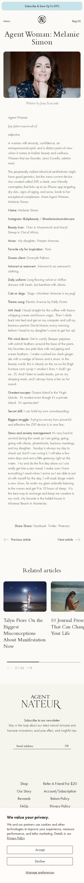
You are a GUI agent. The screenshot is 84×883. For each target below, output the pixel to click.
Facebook (39, 526)
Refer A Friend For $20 (60, 783)
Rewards (24, 798)
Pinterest (63, 526)
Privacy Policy (16, 838)
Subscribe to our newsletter (42, 720)
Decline (40, 861)
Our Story (24, 791)
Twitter (52, 526)
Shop (24, 783)
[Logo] (42, 19)
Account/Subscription (60, 791)
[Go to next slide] (29, 668)
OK (67, 746)
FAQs (24, 806)
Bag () (76, 21)
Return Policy (59, 798)
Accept (40, 849)
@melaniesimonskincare (58, 219)
